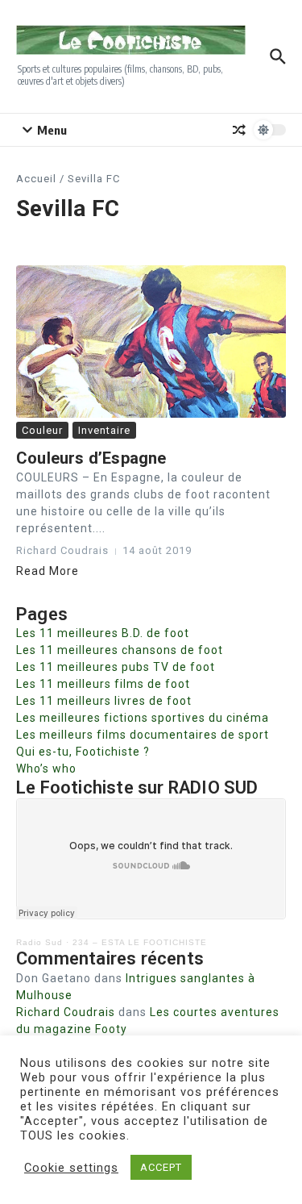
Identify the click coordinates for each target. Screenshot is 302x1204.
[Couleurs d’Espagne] (151, 341)
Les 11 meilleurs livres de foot (104, 700)
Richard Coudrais (65, 1012)
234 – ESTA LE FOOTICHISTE (139, 942)
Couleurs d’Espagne (91, 458)
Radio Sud (39, 942)
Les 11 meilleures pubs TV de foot (115, 666)
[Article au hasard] (239, 129)
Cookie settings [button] (71, 1167)
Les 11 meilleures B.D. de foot (102, 633)
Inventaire (104, 430)
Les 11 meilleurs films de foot (103, 683)
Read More (47, 571)
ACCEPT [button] (161, 1167)
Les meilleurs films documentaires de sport (142, 734)
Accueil (36, 179)
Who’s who (46, 768)
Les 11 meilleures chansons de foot (119, 650)
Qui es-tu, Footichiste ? (83, 751)
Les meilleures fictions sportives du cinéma (142, 717)
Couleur (42, 430)
